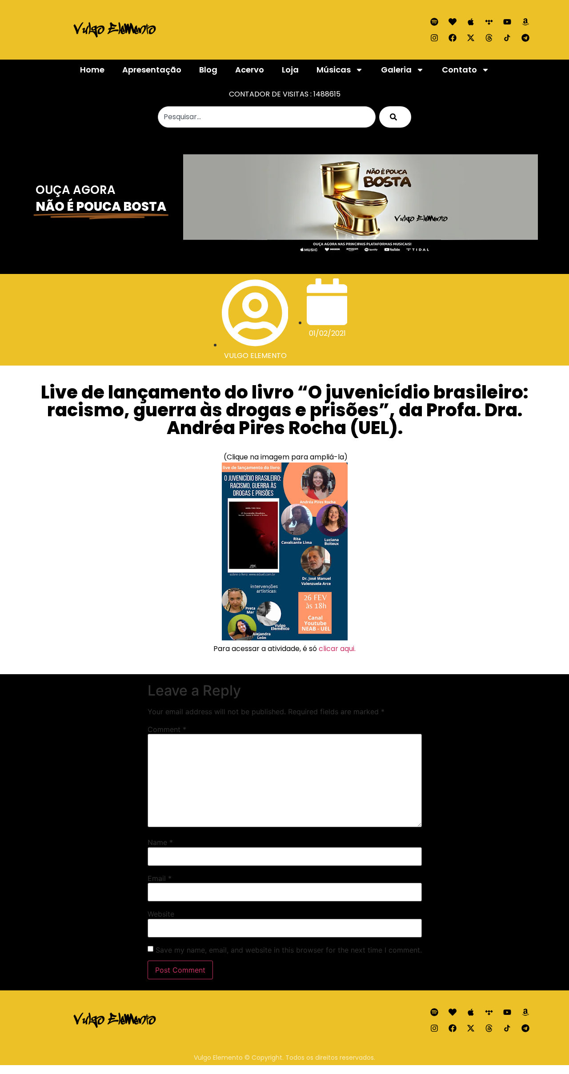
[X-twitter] (471, 38)
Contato (459, 69)
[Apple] (471, 22)
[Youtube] (507, 22)
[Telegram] (525, 38)
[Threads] (489, 38)
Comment (167, 729)
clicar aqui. (337, 649)
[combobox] (267, 117)
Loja (290, 69)
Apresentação (151, 69)
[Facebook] (453, 38)
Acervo (249, 69)
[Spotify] (434, 22)
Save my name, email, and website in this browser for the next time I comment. (289, 949)
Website (161, 913)
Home (92, 69)
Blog (208, 69)
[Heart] (453, 22)
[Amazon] (525, 22)
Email (160, 878)
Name (160, 842)
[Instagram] (434, 38)
